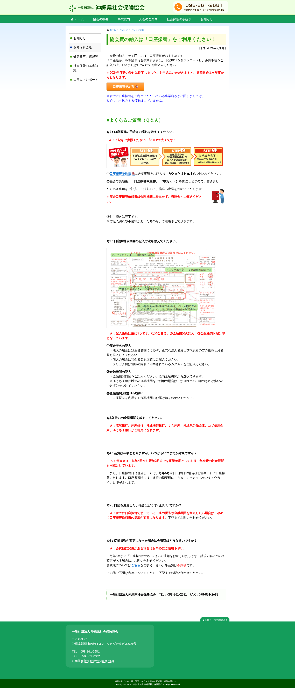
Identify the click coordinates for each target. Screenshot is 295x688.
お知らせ (207, 19)
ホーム (79, 19)
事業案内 (124, 19)
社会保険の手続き (179, 19)
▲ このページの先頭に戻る (214, 620)
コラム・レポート (85, 79)
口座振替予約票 (123, 86)
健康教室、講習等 (85, 56)
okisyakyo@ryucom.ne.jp (97, 660)
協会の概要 (100, 19)
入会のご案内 (148, 19)
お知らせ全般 (137, 29)
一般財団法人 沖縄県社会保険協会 (107, 8)
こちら (135, 565)
